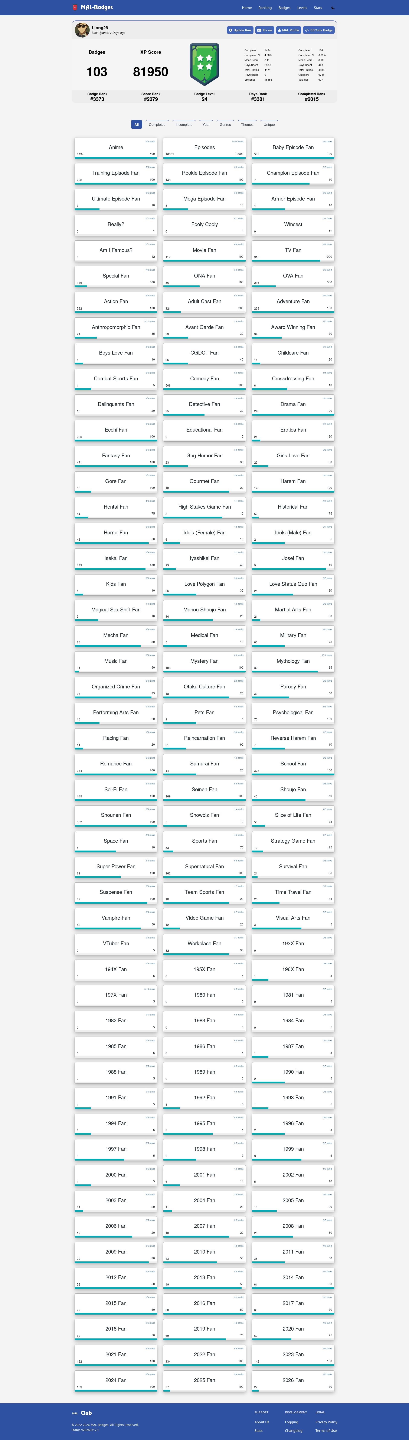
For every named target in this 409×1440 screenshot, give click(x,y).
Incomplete (184, 124)
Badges (285, 7)
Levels (302, 7)
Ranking (265, 7)
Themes (247, 124)
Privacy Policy (326, 1422)
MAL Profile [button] (290, 30)
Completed (157, 124)
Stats (318, 7)
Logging (291, 1422)
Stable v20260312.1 (85, 1430)
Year (206, 124)
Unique (269, 124)
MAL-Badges (99, 1425)
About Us (262, 1422)
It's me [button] (267, 30)
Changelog (293, 1430)
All (136, 124)
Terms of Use (326, 1430)
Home (247, 7)
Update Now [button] (242, 30)
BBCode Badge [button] (321, 30)
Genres (225, 124)
